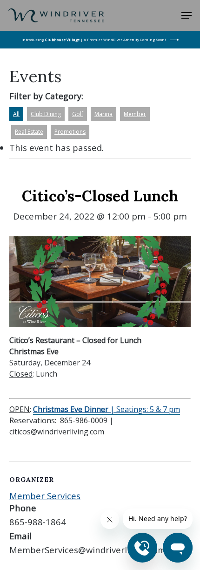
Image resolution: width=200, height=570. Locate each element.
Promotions (70, 132)
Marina (103, 114)
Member (135, 114)
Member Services (44, 495)
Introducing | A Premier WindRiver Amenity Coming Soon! (93, 39)
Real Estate (29, 132)
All (16, 114)
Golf (77, 114)
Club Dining (46, 114)
